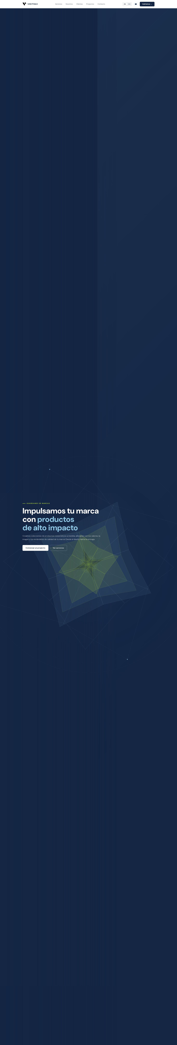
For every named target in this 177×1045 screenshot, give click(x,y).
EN (129, 4)
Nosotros (69, 4)
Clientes (79, 4)
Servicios (58, 4)
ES (125, 4)
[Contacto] (136, 4)
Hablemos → (147, 4)
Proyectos (90, 4)
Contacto (101, 4)
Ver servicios (58, 548)
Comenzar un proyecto (35, 548)
